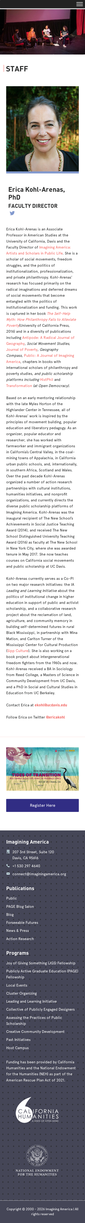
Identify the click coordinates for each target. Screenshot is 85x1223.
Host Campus (17, 1048)
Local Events (16, 985)
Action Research (20, 939)
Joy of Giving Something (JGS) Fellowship (41, 963)
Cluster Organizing (21, 993)
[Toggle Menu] (79, 4)
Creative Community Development (35, 1031)
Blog (10, 914)
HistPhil (46, 379)
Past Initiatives (18, 1039)
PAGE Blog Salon (20, 906)
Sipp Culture (17, 651)
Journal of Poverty (21, 349)
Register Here (42, 805)
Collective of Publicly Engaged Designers (40, 1009)
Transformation (19, 386)
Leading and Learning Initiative (31, 1001)
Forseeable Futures (22, 922)
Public (11, 898)
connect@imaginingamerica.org (39, 874)
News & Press (17, 930)
